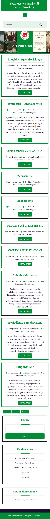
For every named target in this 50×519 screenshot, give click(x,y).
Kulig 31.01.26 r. (25, 367)
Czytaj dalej (25, 92)
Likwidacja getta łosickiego (25, 60)
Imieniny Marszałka (25, 275)
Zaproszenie (25, 176)
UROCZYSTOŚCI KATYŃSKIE (25, 226)
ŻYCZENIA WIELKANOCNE (25, 250)
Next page (25, 412)
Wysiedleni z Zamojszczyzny (25, 323)
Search (42, 25)
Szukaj (25, 420)
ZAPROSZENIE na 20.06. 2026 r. (25, 151)
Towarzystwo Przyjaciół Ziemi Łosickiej (24, 5)
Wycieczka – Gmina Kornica (25, 104)
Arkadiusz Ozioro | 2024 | (18, 515)
